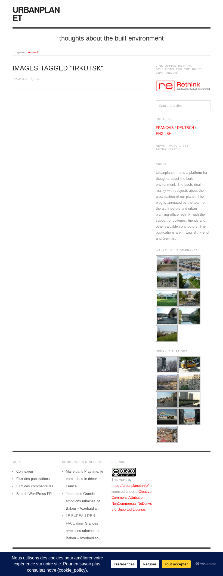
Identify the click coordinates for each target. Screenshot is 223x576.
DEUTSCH (185, 128)
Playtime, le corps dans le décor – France (84, 478)
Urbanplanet (36, 13)
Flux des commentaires (34, 486)
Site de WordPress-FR (34, 494)
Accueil (33, 52)
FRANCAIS (165, 128)
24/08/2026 (20, 79)
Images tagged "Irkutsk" (58, 68)
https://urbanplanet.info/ (130, 486)
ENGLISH (163, 134)
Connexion (24, 471)
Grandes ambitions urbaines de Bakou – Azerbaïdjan (83, 501)
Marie (70, 471)
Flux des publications (33, 479)
